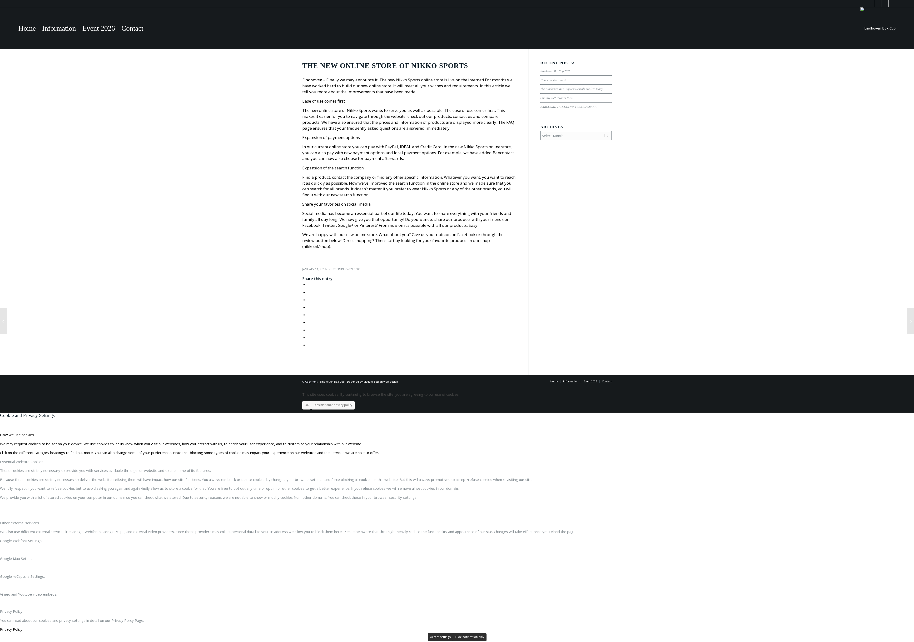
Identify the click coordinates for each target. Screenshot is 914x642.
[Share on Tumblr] (309, 322)
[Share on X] (309, 292)
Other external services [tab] (19, 522)
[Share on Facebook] (309, 284)
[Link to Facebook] (870, 3)
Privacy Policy (11, 629)
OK (307, 405)
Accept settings (440, 637)
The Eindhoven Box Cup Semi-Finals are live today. (571, 89)
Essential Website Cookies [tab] (21, 461)
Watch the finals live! (553, 80)
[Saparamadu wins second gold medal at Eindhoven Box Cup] (3, 321)
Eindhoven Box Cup (332, 381)
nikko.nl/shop (316, 246)
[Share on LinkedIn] (309, 314)
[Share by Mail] (309, 344)
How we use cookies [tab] (17, 434)
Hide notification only (469, 637)
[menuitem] (27, 28)
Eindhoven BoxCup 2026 (555, 71)
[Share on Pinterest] (309, 307)
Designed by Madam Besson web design (372, 381)
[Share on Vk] (309, 329)
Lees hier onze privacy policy (332, 405)
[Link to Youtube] (877, 3)
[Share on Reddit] (309, 337)
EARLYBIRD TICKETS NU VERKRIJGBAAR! (568, 106)
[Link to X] (884, 3)
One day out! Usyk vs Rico (556, 98)
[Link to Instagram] (892, 3)
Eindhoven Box (348, 269)
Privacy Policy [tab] (11, 611)
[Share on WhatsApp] (309, 299)
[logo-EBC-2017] (878, 28)
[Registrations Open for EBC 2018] (910, 321)
